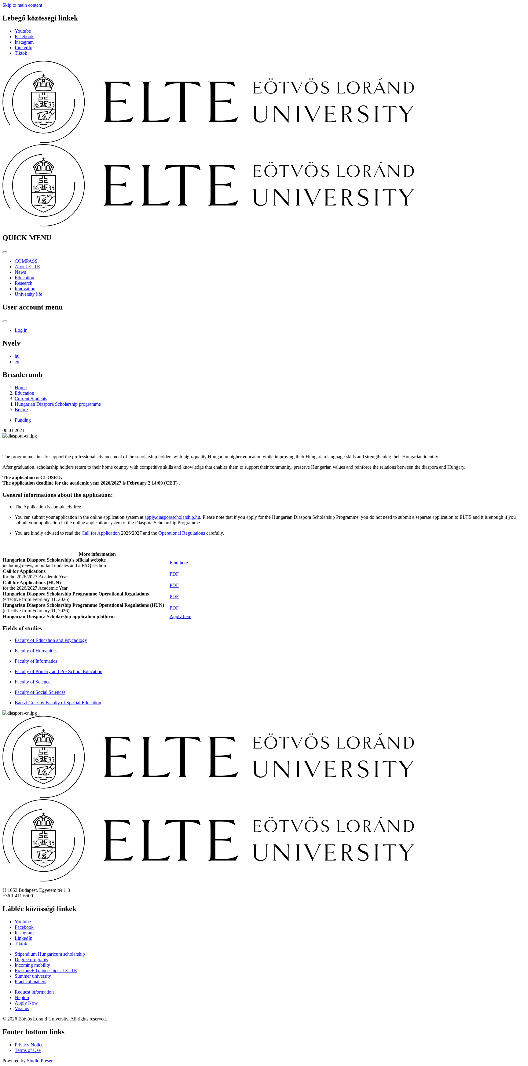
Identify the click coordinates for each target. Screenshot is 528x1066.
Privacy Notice (29, 1044)
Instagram (24, 42)
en (17, 361)
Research (23, 283)
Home (21, 387)
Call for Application (101, 533)
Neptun (22, 997)
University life (28, 294)
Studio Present (41, 1060)
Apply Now (26, 1003)
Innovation (25, 288)
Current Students (31, 398)
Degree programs (31, 959)
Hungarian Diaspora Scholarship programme (58, 404)
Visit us (22, 1008)
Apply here (180, 616)
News (20, 272)
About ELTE (27, 266)
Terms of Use (28, 1050)
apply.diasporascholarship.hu (172, 517)
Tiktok (21, 53)
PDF (174, 574)
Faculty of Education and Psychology (51, 640)
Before (21, 409)
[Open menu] (4, 252)
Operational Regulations (181, 533)
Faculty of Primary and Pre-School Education (58, 671)
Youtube (23, 31)
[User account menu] (4, 321)
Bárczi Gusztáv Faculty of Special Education (58, 702)
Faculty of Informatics (36, 661)
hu (17, 356)
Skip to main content (22, 5)
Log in (21, 330)
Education (24, 277)
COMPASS (26, 261)
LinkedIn (23, 47)
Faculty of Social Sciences (40, 692)
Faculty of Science (32, 681)
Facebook (24, 36)
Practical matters (30, 981)
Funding (23, 420)
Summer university (33, 976)
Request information (34, 992)
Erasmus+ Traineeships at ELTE (46, 970)
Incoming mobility (32, 965)
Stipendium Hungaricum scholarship (50, 954)
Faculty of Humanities (36, 650)
